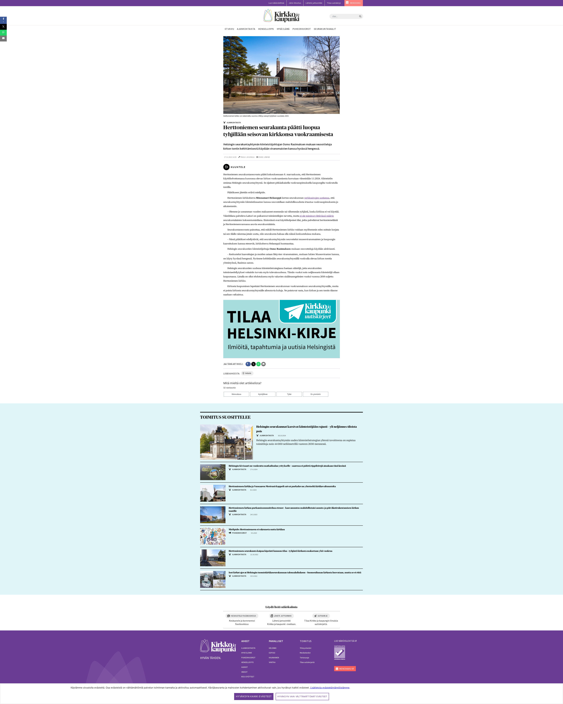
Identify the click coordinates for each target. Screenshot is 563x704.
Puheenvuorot (248, 657)
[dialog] (281, 693)
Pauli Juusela (248, 157)
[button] (248, 364)
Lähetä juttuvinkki (314, 3)
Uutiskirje (323, 615)
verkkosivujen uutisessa (316, 197)
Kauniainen (274, 657)
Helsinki (272, 648)
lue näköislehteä (344, 640)
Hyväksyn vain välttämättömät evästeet (302, 696)
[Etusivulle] (282, 15)
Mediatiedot (305, 652)
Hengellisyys (247, 662)
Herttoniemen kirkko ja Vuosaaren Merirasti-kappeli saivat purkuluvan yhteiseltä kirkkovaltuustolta (282, 486)
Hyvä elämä (246, 652)
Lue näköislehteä (276, 3)
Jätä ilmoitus (295, 3)
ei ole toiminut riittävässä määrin (317, 215)
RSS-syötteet (247, 676)
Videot (244, 672)
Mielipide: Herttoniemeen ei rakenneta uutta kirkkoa (257, 529)
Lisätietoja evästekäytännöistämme (329, 687)
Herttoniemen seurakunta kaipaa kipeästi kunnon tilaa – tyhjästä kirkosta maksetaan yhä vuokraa (280, 551)
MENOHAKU (355, 3)
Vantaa (272, 662)
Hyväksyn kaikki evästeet (254, 696)
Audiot (244, 667)
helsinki (248, 373)
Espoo (272, 652)
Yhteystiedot (305, 648)
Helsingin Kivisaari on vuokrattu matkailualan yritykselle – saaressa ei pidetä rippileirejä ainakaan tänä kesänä (287, 466)
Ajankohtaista (248, 648)
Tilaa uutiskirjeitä (307, 662)
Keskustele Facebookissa (243, 615)
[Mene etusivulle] (218, 645)
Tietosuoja (304, 657)
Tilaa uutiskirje (334, 3)
